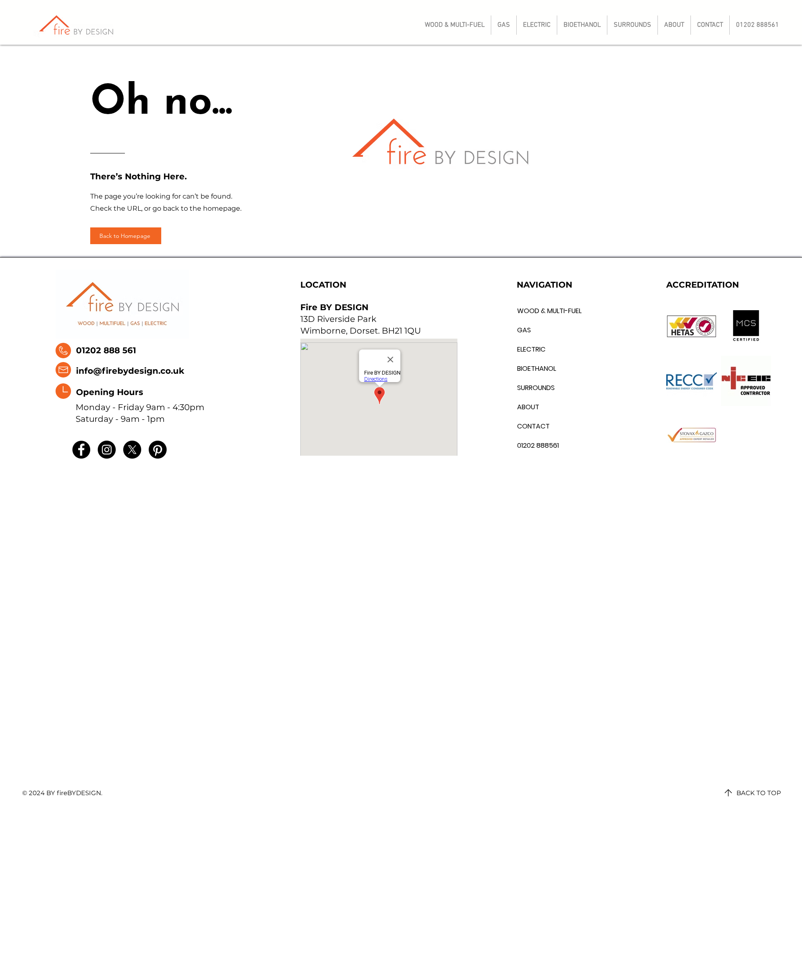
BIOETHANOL (536, 368)
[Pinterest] (158, 450)
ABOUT (528, 407)
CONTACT (533, 426)
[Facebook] (81, 450)
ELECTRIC (531, 349)
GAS (524, 330)
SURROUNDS (536, 388)
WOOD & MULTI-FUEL (536, 311)
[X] (132, 450)
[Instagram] (107, 450)
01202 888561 (536, 445)
